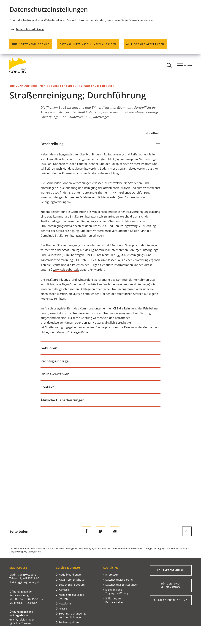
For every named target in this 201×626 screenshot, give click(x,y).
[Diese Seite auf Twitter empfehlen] (100, 531)
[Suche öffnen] (169, 65)
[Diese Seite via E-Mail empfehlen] (114, 531)
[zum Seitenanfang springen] (187, 531)
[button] (100, 144)
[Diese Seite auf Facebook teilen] (86, 531)
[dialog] (100, 27)
